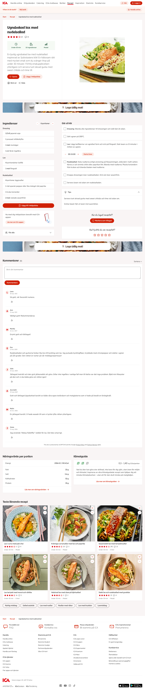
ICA (74, 635)
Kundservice (100, 3)
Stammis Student (44, 642)
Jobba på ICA (78, 664)
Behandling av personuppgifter (119, 661)
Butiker (63, 3)
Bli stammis (42, 639)
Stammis (89, 3)
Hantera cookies (114, 664)
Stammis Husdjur (44, 645)
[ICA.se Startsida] (5, 3)
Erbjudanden (29, 3)
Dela (23, 83)
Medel (46, 47)
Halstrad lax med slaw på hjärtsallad (66, 592)
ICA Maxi (76, 655)
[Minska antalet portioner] (37, 123)
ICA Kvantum (77, 651)
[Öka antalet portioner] (52, 123)
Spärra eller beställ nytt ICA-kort (120, 658)
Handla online (16, 3)
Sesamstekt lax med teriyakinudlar (113, 544)
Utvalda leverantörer (80, 658)
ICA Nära (76, 645)
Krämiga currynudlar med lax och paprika (68, 544)
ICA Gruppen (77, 642)
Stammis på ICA (44, 635)
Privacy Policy (80, 445)
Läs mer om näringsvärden (35, 489)
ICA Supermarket (79, 648)
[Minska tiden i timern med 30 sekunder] (65, 154)
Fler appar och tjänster (11, 670)
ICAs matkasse (52, 3)
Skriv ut (13, 83)
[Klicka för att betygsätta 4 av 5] (106, 235)
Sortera (137, 261)
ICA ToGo (6, 667)
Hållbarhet (113, 635)
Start (4, 17)
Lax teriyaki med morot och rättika (18, 592)
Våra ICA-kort (42, 651)
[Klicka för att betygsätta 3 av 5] (102, 235)
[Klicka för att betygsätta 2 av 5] (98, 235)
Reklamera (112, 651)
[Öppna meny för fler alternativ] (45, 512)
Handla (6, 635)
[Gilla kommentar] (12, 302)
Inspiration (79, 3)
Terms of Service (92, 445)
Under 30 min (16, 47)
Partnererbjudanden (45, 648)
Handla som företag (10, 651)
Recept (70, 3)
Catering (40, 3)
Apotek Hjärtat (8, 648)
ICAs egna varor (79, 639)
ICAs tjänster (8, 657)
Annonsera (77, 661)
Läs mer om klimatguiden (106, 481)
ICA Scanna (7, 664)
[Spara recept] (45, 508)
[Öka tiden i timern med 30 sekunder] (78, 154)
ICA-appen (6, 661)
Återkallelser (113, 655)
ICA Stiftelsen (113, 639)
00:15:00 (71, 154)
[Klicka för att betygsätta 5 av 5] (109, 235)
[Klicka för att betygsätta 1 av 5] (95, 235)
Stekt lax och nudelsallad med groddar (114, 592)
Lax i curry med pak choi (13, 544)
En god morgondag (115, 642)
